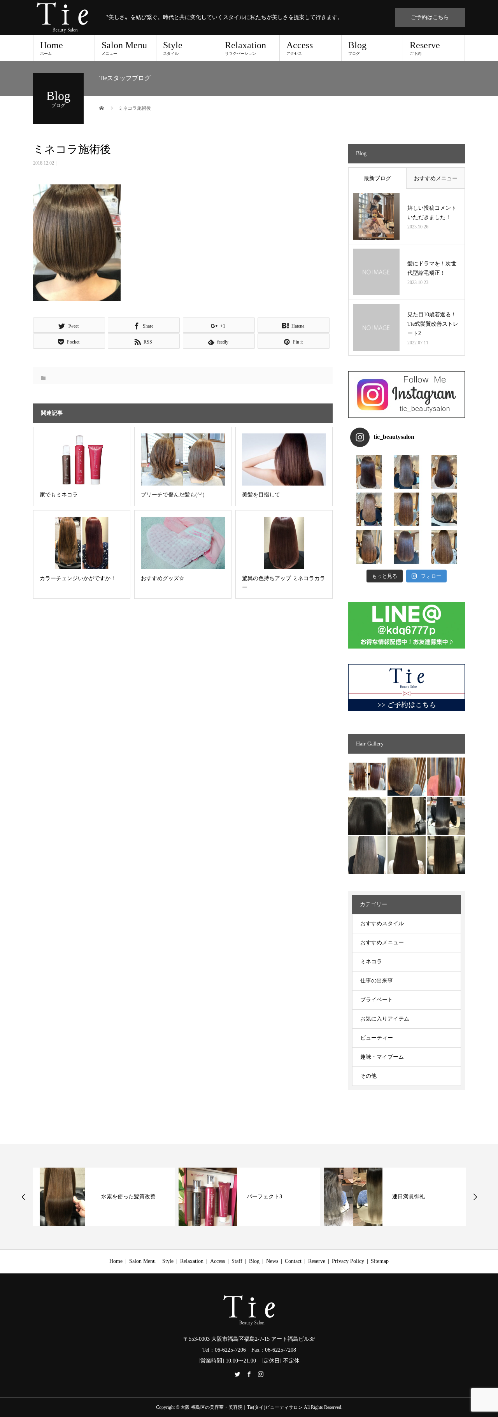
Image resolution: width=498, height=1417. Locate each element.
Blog (357, 48)
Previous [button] (24, 1197)
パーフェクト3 (264, 1197)
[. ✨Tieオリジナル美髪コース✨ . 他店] (407, 472)
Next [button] (475, 1197)
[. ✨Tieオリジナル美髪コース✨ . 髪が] (407, 509)
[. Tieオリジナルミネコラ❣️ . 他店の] (407, 547)
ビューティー (376, 1038)
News (272, 1261)
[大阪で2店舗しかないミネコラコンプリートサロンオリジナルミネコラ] (367, 777)
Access (299, 48)
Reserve (425, 48)
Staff (236, 1261)
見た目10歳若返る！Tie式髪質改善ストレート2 (432, 324)
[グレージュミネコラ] (446, 855)
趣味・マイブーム (382, 1057)
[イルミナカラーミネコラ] (407, 816)
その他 (368, 1076)
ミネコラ (371, 962)
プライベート (376, 1000)
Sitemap (380, 1261)
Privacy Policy (348, 1261)
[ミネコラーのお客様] (407, 855)
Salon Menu (124, 48)
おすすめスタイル (382, 923)
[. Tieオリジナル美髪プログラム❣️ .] (369, 472)
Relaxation (245, 48)
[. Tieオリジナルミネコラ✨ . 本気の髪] (369, 509)
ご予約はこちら (430, 17)
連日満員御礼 (408, 1197)
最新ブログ (377, 178)
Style (172, 48)
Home (51, 48)
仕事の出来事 (376, 981)
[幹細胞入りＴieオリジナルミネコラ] (446, 777)
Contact (293, 1261)
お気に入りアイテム (384, 1019)
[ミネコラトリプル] (367, 816)
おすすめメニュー (436, 178)
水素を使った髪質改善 (128, 1197)
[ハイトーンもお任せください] (407, 777)
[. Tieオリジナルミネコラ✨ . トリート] (444, 547)
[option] (104, 1197)
